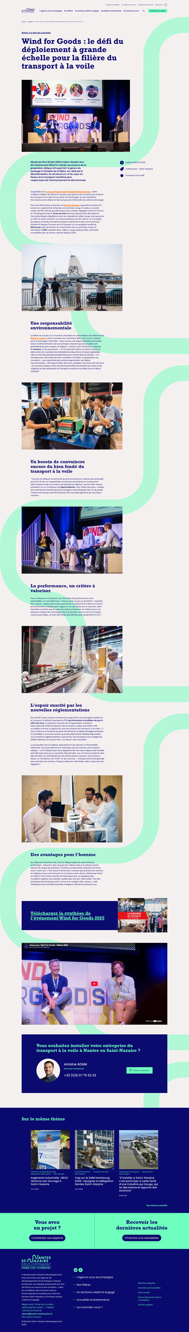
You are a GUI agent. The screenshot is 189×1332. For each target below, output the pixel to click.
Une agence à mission (129, 5)
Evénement (131, 169)
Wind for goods (38, 338)
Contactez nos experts (47, 1238)
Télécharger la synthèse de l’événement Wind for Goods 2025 (67, 915)
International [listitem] (80, 1174)
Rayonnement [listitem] (147, 1172)
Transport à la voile (134, 175)
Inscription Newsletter (112, 5)
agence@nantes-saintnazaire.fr (37, 1314)
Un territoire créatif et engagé (87, 11)
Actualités (30, 21)
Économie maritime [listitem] (82, 1172)
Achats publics (145, 1304)
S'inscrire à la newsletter (142, 1238)
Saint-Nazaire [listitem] (59, 1174)
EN (165, 5)
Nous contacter (141, 1070)
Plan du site (144, 1292)
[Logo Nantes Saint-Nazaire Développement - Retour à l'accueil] (28, 11)
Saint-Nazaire (146, 169)
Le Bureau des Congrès (145, 5)
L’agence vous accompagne (51, 11)
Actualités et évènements (111, 11)
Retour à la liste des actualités (36, 33)
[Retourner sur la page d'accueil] (43, 1262)
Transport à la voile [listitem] (100, 1172)
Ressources (159, 5)
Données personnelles (149, 1287)
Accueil (23, 21)
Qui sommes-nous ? (131, 11)
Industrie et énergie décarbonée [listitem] (43, 1172)
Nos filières (68, 11)
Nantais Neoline (71, 205)
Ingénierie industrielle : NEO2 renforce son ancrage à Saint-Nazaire (49, 1181)
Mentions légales (146, 1283)
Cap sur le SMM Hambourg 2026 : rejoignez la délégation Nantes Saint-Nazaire (94, 1181)
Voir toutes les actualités (156, 1205)
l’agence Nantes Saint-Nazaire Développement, (68, 191)
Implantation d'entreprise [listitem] (41, 1174)
